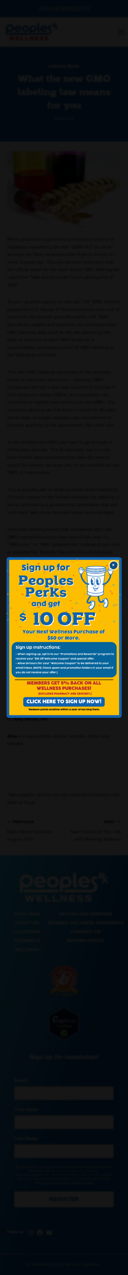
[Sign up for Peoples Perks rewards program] (64, 637)
